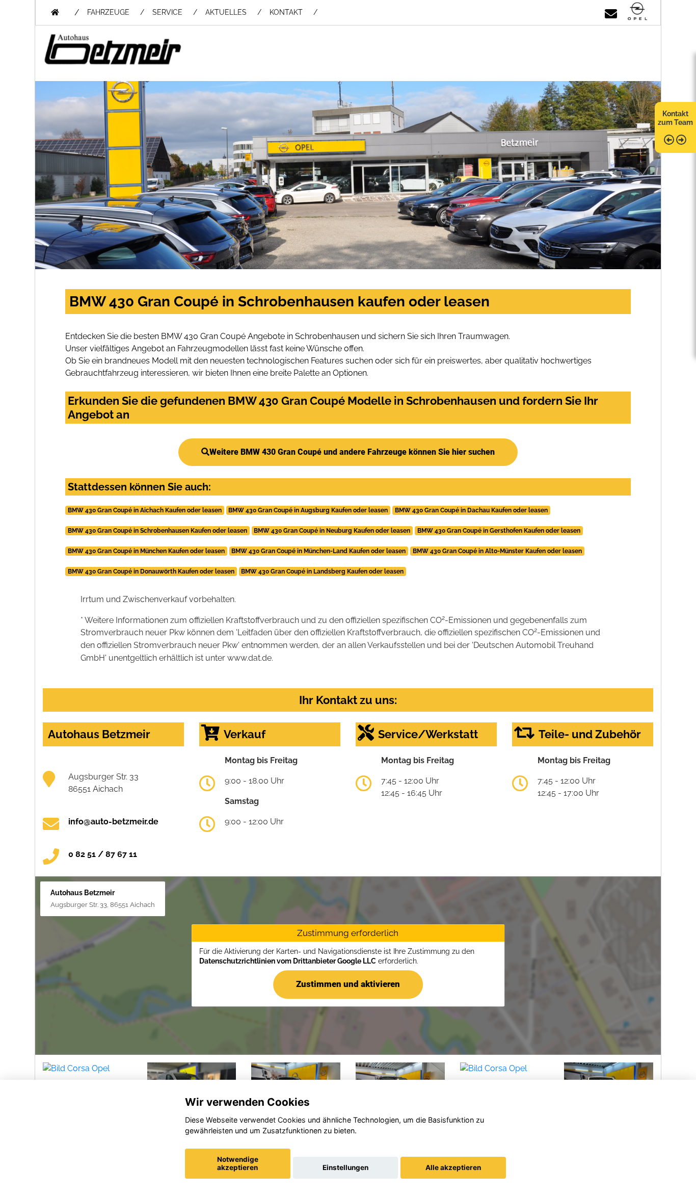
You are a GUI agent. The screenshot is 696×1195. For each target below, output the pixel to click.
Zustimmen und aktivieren (348, 984)
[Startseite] (637, 12)
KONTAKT (286, 12)
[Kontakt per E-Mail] (611, 12)
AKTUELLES (226, 12)
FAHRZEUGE (108, 12)
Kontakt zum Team (675, 118)
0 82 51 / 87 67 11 (102, 854)
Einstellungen (345, 1167)
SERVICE (167, 12)
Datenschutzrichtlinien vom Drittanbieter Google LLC (287, 961)
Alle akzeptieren (453, 1167)
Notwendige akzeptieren (237, 1163)
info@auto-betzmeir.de (113, 821)
